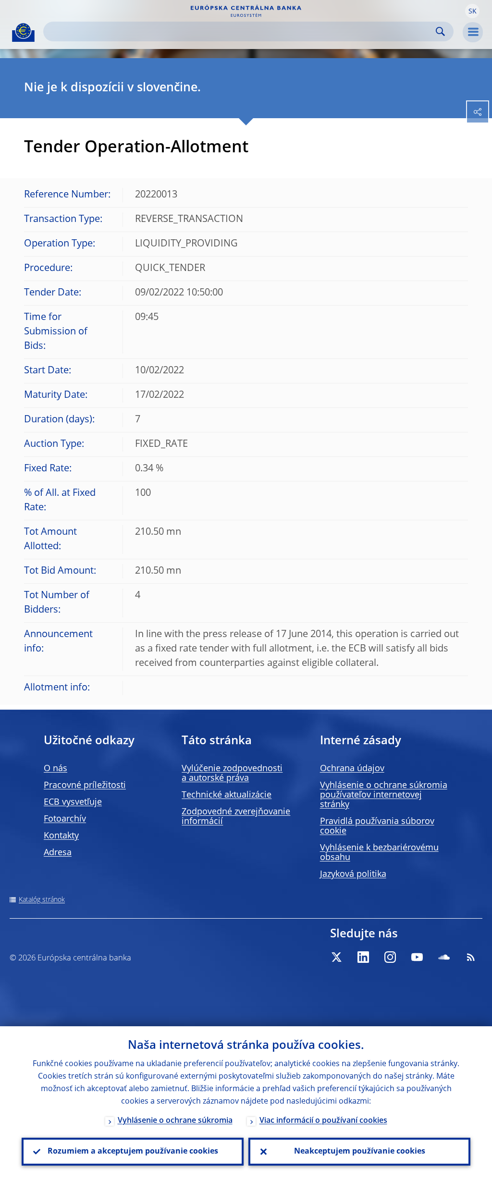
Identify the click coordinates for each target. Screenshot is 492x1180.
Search (440, 31)
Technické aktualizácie (226, 795)
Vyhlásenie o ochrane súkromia (175, 1121)
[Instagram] (390, 957)
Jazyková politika (353, 874)
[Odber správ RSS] (470, 957)
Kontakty (61, 836)
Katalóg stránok (42, 900)
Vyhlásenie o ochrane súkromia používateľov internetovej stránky (383, 795)
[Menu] (473, 32)
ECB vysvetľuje (73, 802)
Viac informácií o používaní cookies (323, 1121)
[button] (472, 11)
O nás (55, 768)
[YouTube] (417, 957)
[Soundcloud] (443, 957)
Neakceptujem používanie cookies (359, 1151)
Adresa (58, 852)
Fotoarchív (65, 819)
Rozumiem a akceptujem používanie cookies (133, 1151)
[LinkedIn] (363, 957)
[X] (336, 957)
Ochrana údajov (352, 768)
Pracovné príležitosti (85, 785)
